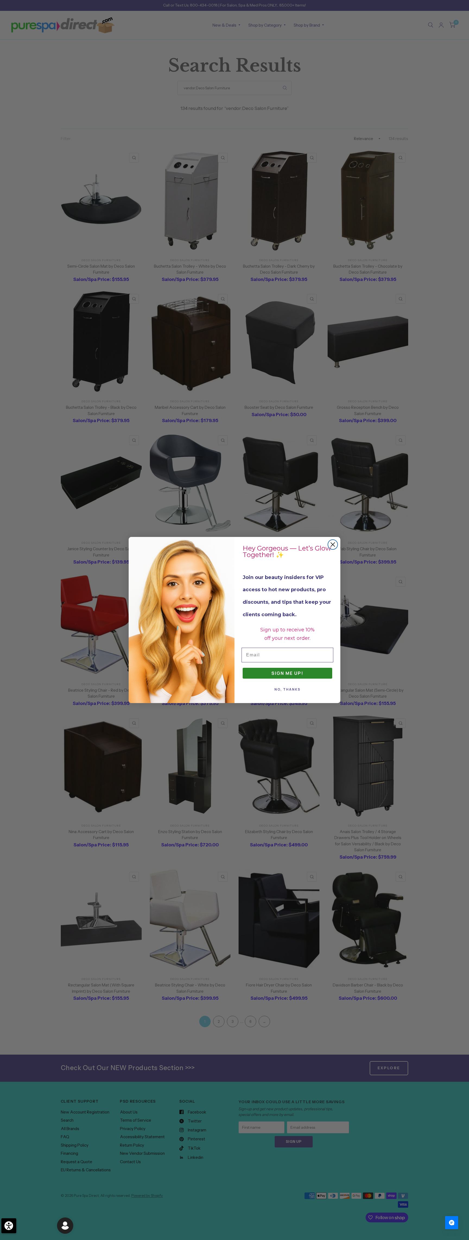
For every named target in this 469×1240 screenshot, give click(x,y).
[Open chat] (451, 1222)
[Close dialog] (333, 544)
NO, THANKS (287, 689)
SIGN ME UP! (287, 673)
